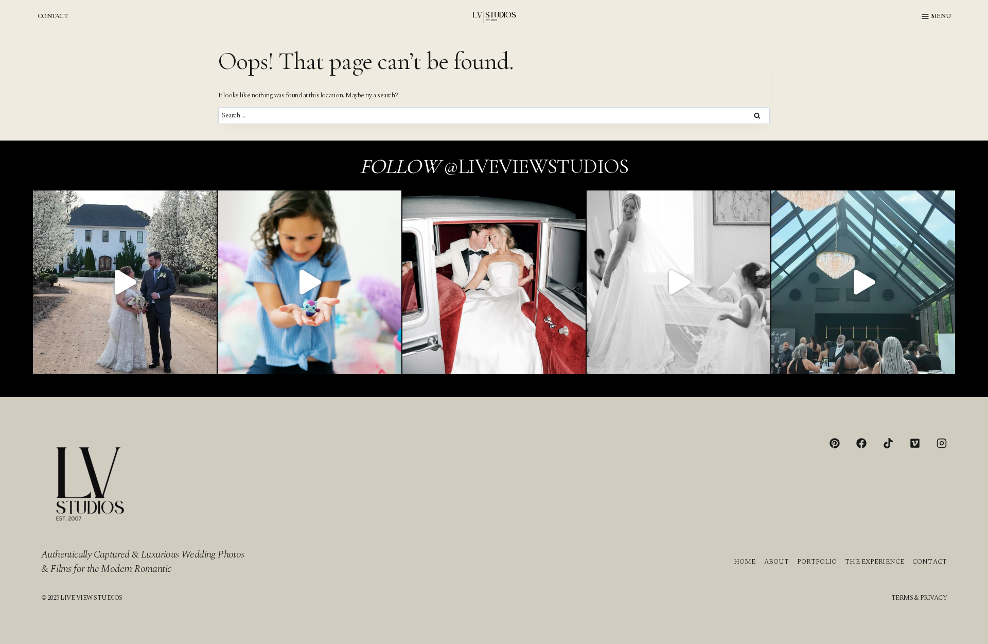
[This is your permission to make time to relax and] (125, 282)
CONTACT (52, 16)
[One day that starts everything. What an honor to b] (678, 282)
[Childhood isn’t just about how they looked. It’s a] (309, 282)
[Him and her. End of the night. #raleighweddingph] (494, 282)
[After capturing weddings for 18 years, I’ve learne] (863, 282)
